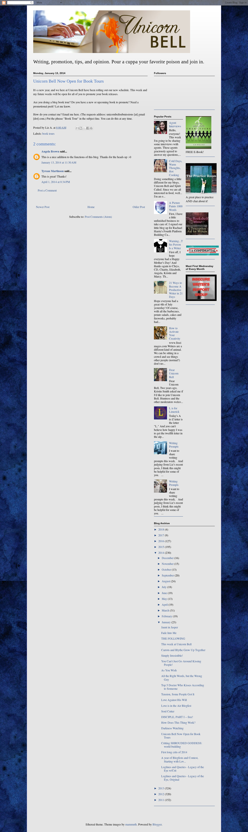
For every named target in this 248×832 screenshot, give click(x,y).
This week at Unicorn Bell (176, 644)
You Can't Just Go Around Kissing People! (181, 662)
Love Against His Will (174, 700)
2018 (161, 529)
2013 (161, 788)
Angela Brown (50, 151)
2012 (161, 794)
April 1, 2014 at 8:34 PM (55, 182)
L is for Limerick (174, 409)
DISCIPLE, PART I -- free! (177, 717)
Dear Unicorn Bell (173, 373)
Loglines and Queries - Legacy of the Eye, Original (182, 777)
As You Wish (169, 670)
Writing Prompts (173, 444)
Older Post (139, 207)
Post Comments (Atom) (98, 217)
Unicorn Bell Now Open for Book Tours (180, 735)
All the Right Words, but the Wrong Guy (181, 677)
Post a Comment (47, 190)
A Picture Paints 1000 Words (175, 206)
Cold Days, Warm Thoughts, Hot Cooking (175, 168)
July (164, 587)
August (166, 581)
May (165, 599)
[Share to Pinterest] (91, 128)
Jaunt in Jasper (169, 627)
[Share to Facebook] (88, 128)
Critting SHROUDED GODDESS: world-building (181, 744)
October (167, 569)
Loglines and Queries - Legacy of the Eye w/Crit (182, 768)
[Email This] (77, 128)
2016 (161, 541)
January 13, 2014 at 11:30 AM (58, 162)
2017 (161, 535)
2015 (161, 547)
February (167, 616)
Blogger (157, 824)
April (165, 604)
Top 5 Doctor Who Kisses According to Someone (182, 686)
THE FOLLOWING (173, 638)
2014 (161, 552)
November (168, 564)
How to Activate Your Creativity (174, 333)
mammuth (131, 824)
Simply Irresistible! (172, 655)
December (168, 558)
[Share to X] (84, 128)
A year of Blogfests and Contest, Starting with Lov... (179, 759)
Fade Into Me (168, 633)
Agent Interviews (175, 124)
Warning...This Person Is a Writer (176, 244)
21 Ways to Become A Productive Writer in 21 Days (176, 290)
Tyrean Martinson (52, 171)
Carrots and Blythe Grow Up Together (183, 650)
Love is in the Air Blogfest (176, 705)
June (165, 593)
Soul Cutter (167, 711)
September (168, 575)
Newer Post (42, 207)
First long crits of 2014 (174, 752)
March (166, 610)
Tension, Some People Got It (177, 694)
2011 (161, 800)
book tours (48, 133)
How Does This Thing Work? (178, 722)
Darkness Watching (172, 728)
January (166, 622)
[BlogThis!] (81, 128)
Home (91, 207)
